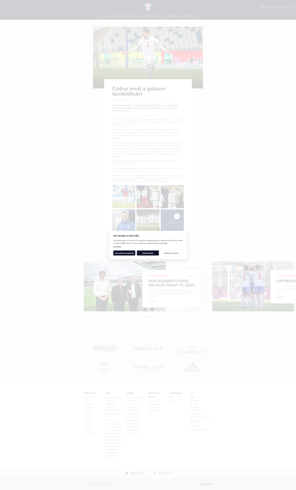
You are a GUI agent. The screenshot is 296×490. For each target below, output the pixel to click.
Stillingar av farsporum (171, 253)
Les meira (117, 246)
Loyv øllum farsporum (124, 253)
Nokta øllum (147, 253)
